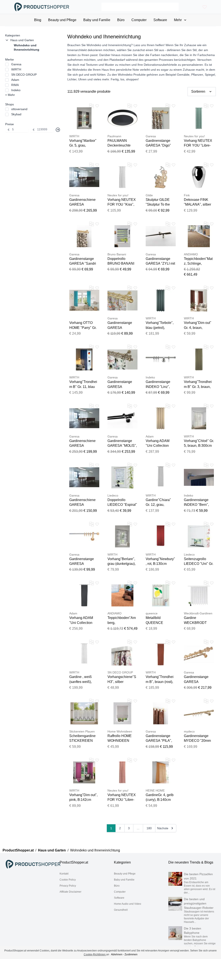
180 (149, 828)
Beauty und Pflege (125, 873)
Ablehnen (116, 954)
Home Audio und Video (127, 903)
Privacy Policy (68, 885)
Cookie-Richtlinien (95, 954)
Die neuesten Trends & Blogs (190, 862)
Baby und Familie (124, 879)
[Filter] (57, 129)
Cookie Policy (68, 879)
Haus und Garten (52, 850)
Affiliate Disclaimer (70, 891)
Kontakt (64, 873)
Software (119, 897)
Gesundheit (121, 909)
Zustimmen (131, 954)
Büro (117, 885)
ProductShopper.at (18, 850)
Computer (120, 891)
